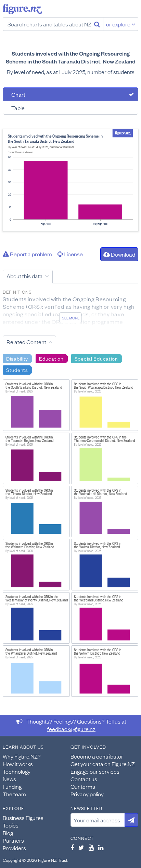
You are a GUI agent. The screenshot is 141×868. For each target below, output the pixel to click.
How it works (18, 763)
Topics (10, 825)
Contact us (83, 779)
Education (51, 358)
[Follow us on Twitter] (81, 847)
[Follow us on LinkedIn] (100, 847)
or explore (118, 24)
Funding (12, 786)
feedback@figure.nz (71, 728)
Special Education (96, 358)
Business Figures (23, 817)
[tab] (70, 94)
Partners (13, 840)
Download (122, 254)
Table (18, 108)
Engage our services (94, 771)
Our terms (82, 786)
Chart (18, 94)
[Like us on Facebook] (72, 847)
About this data (25, 276)
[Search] (97, 24)
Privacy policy (87, 794)
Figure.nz (22, 9)
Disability (17, 358)
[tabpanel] (70, 180)
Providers (14, 848)
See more (70, 318)
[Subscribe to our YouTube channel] (91, 847)
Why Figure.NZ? (22, 756)
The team (14, 794)
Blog (8, 832)
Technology (16, 771)
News (9, 779)
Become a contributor (96, 756)
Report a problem (30, 254)
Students (17, 369)
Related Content (26, 341)
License (73, 254)
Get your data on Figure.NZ (102, 763)
